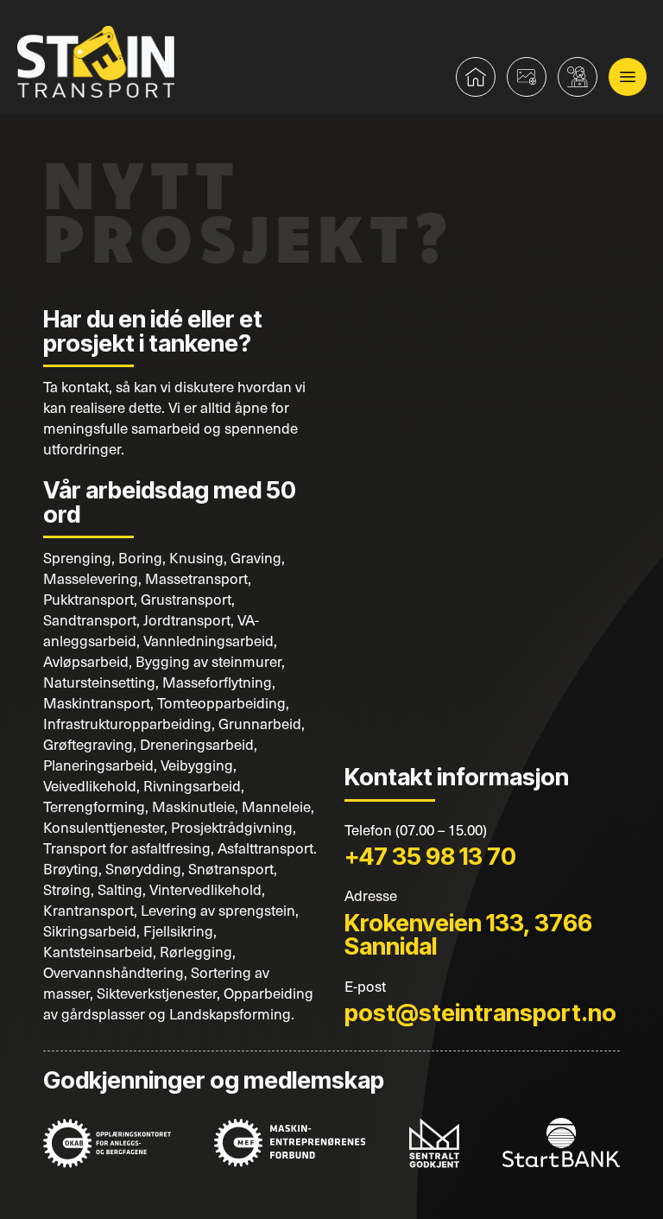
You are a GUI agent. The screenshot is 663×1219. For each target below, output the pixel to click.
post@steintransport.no (480, 1012)
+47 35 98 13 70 (430, 856)
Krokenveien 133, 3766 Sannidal (468, 934)
